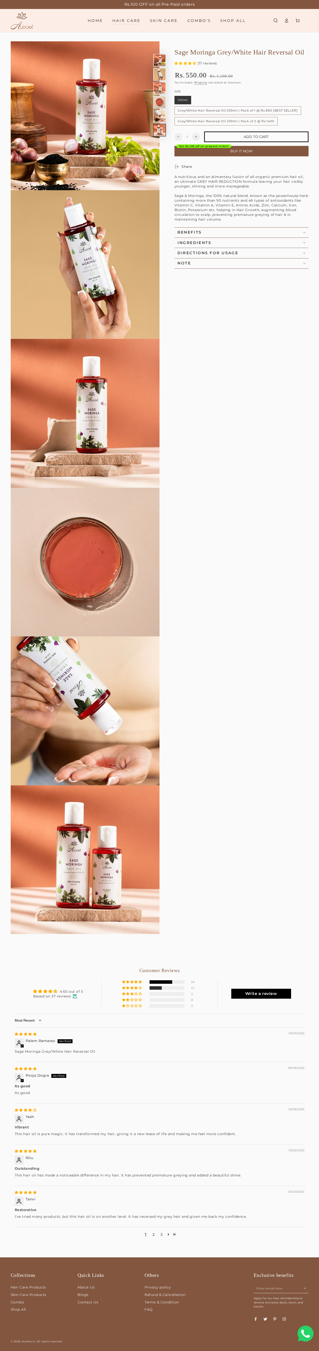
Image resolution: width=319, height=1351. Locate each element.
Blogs (83, 1295)
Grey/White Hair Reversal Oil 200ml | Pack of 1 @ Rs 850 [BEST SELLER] (238, 110)
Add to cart (256, 136)
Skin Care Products (28, 1295)
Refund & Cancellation (165, 1295)
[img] (26, 1034)
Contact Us (88, 1302)
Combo (17, 1302)
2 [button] (154, 1234)
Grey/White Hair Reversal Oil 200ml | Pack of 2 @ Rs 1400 (226, 121)
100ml (183, 100)
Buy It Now (241, 151)
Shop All (18, 1309)
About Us (86, 1287)
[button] (275, 20)
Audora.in (28, 1341)
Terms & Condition (162, 1302)
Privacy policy (158, 1287)
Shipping (200, 82)
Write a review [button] (261, 993)
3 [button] (161, 1234)
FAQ (149, 1309)
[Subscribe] (306, 1288)
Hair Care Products (28, 1287)
